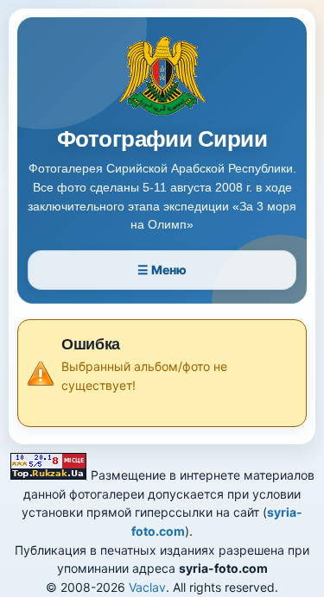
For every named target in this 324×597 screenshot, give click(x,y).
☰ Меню (162, 269)
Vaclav (147, 587)
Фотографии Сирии (162, 139)
